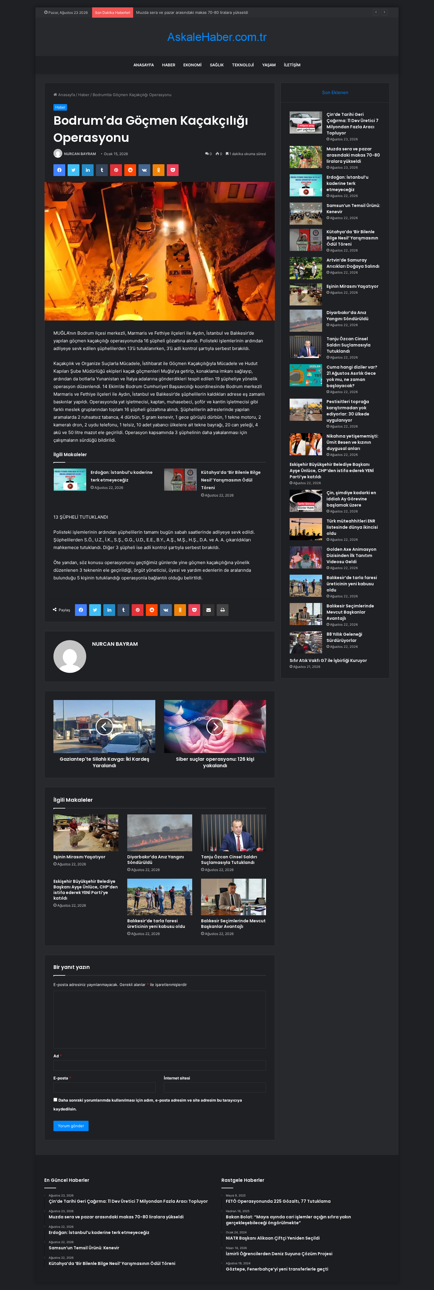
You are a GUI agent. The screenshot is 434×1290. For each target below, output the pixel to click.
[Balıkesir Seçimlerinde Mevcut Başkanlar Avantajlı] (233, 897)
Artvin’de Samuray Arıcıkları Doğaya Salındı (353, 263)
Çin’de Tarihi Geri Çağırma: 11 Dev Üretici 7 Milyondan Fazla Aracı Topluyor (352, 123)
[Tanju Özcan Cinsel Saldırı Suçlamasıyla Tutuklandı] (233, 832)
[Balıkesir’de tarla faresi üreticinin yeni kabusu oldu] (159, 897)
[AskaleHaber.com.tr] (217, 37)
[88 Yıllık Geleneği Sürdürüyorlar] (306, 642)
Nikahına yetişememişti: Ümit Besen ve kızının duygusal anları (352, 442)
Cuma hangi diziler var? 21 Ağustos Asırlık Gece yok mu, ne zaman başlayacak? (352, 376)
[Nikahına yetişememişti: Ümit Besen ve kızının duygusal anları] (306, 444)
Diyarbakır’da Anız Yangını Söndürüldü (155, 859)
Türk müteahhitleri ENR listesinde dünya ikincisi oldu (352, 527)
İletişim (292, 65)
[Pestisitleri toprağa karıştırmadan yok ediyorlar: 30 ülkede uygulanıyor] (306, 410)
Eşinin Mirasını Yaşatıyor (79, 857)
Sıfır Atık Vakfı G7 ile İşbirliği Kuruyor (328, 660)
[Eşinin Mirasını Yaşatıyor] (85, 832)
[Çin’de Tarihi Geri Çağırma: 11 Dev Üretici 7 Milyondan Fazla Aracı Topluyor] (306, 122)
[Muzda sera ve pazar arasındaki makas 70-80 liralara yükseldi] (306, 157)
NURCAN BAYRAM (80, 154)
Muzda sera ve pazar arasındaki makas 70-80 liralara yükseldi (353, 155)
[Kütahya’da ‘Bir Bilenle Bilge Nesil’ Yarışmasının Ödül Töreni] (180, 480)
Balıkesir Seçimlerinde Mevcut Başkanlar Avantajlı (233, 923)
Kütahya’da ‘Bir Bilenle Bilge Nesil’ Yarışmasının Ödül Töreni (231, 480)
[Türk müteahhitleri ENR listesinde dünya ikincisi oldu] (306, 529)
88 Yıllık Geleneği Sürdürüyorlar (344, 637)
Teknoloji (243, 65)
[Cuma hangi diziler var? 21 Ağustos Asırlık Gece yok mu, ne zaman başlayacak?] (306, 375)
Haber (168, 65)
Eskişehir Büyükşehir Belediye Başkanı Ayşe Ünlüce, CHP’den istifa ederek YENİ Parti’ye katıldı (85, 889)
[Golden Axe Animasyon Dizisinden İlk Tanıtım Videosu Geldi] (306, 557)
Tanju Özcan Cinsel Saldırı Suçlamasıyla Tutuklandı (229, 859)
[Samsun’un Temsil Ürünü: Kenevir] (306, 214)
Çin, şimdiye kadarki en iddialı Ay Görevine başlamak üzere (351, 499)
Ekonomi (192, 65)
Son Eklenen (335, 92)
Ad (57, 1056)
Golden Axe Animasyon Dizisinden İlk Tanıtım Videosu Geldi (351, 555)
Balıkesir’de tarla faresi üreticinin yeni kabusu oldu (156, 923)
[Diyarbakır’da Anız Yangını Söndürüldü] (159, 832)
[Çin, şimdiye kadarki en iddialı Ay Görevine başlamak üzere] (306, 501)
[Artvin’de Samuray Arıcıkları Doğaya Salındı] (306, 268)
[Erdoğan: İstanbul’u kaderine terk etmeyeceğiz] (70, 480)
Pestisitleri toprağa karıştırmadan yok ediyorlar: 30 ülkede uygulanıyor (348, 411)
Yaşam (269, 65)
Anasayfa (143, 65)
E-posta (62, 1078)
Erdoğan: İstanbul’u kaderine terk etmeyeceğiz (178, 12)
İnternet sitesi (177, 1078)
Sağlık (217, 65)
